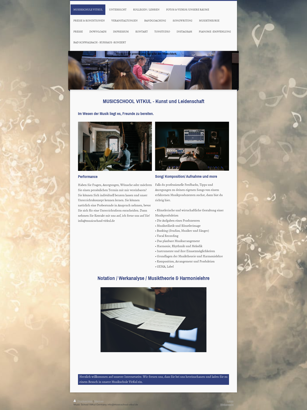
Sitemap (99, 401)
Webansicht (226, 404)
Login (230, 401)
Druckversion (85, 401)
